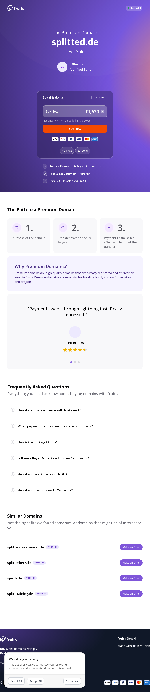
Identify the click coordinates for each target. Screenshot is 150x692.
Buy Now (75, 129)
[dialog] (44, 670)
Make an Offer (131, 547)
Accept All (36, 681)
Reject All (16, 681)
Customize (72, 681)
